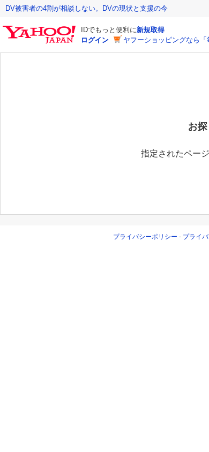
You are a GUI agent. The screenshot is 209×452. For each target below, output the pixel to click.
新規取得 (151, 30)
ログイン (95, 40)
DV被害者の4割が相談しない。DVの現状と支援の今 (86, 8)
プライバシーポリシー (145, 236)
